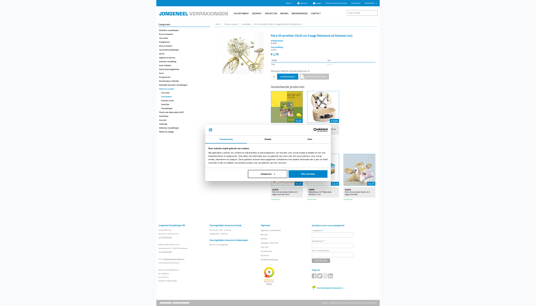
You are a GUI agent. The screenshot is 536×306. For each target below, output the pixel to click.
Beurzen (264, 234)
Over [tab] (310, 139)
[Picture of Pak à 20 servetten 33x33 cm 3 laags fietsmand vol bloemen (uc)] (241, 53)
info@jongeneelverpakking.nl (173, 259)
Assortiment (241, 13)
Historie (264, 238)
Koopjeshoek (164, 77)
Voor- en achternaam (320, 250)
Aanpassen (266, 174)
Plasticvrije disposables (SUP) (171, 112)
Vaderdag (163, 124)
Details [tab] (268, 139)
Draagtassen (164, 42)
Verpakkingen (167, 108)
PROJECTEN (271, 13)
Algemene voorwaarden (271, 230)
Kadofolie (165, 104)
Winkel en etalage (166, 131)
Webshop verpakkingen (169, 128)
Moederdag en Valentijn (169, 81)
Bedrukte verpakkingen (169, 30)
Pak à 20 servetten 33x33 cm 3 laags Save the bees (284, 193)
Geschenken (166, 96)
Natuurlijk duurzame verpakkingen (173, 85)
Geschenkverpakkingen (169, 50)
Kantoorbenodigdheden (169, 69)
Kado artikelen (165, 65)
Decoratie (165, 92)
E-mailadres (317, 230)
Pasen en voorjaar (166, 89)
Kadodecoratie (167, 100)
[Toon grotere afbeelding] (287, 107)
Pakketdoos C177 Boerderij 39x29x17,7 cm (320, 193)
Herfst (161, 53)
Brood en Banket (166, 34)
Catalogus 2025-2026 (269, 243)
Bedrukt (257, 13)
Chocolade (163, 38)
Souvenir (163, 120)
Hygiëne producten (167, 57)
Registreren (303, 3)
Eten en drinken (165, 46)
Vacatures (265, 255)
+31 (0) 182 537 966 (165, 252)
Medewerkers (300, 13)
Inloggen (318, 3)
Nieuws (284, 13)
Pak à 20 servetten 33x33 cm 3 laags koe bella (357, 193)
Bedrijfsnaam (318, 241)
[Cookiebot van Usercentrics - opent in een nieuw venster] (315, 130)
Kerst (161, 73)
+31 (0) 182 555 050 (165, 237)
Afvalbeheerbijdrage (269, 259)
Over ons (264, 247)
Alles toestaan (308, 174)
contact (316, 13)
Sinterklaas (163, 116)
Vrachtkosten (266, 251)
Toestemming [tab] (226, 139)
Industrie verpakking (167, 61)
